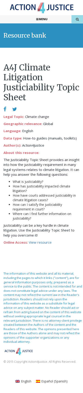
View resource (40, 242)
